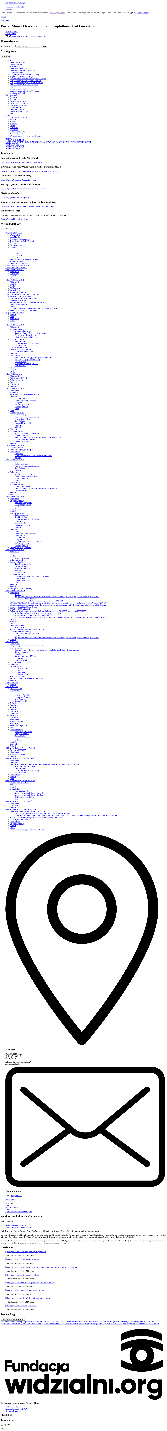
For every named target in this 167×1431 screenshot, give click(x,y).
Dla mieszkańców (11, 1208)
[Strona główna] (83, 17)
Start (7, 1205)
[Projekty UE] (5, 20)
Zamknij (140, 13)
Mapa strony (9, 9)
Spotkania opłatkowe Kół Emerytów (18, 1212)
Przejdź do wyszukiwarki (14, 7)
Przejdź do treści (11, 5)
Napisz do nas (10, 1200)
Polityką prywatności (57, 13)
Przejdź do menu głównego (15, 3)
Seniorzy (8, 1210)
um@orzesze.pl (16, 1196)
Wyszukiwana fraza (8, 46)
